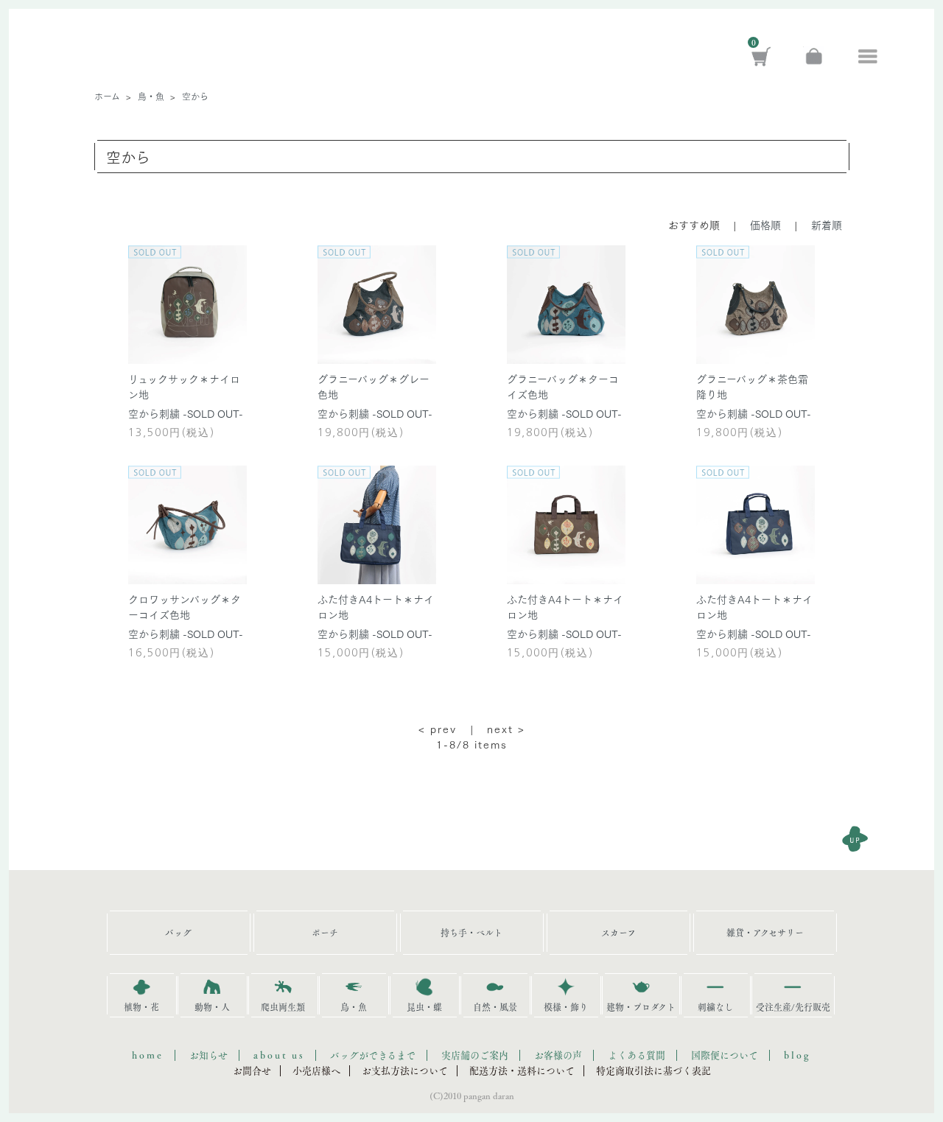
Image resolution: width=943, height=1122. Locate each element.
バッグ (178, 932)
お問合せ (252, 1070)
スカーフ (618, 932)
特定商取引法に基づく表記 (653, 1070)
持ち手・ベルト (471, 932)
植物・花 (141, 1007)
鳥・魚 (151, 96)
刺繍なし (715, 1007)
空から (195, 96)
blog (797, 1055)
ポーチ (325, 932)
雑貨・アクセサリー (765, 932)
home (148, 1055)
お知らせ (208, 1055)
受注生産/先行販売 (793, 1007)
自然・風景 (495, 1007)
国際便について (724, 1055)
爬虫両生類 (283, 1007)
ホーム (107, 96)
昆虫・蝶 (424, 1007)
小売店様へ (316, 1070)
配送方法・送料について (522, 1070)
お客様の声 (558, 1055)
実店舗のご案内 (474, 1055)
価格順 (765, 225)
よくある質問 (636, 1055)
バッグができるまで (373, 1055)
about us (278, 1055)
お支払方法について (405, 1070)
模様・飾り (566, 1007)
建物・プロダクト (641, 1007)
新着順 (826, 225)
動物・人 (212, 1007)
